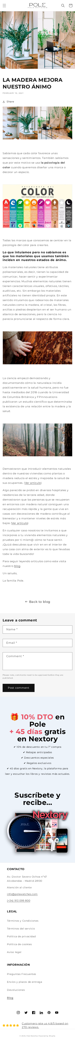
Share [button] (10, 101)
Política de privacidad (21, 936)
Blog (10, 997)
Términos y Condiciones (22, 920)
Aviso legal (14, 952)
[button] (4, 5)
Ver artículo (33, 483)
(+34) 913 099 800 (18, 900)
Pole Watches (32, 1036)
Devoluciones (16, 989)
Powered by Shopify (47, 1036)
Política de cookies (19, 944)
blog (17, 566)
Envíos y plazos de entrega (24, 981)
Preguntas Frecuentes (21, 974)
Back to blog (39, 602)
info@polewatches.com (22, 894)
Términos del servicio (21, 928)
